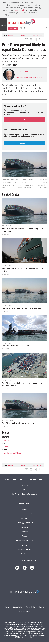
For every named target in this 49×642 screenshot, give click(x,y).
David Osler (23, 72)
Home (7, 607)
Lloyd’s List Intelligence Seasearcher (24, 494)
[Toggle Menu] (3, 21)
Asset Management (24, 514)
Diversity (24, 518)
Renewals (24, 532)
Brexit (24, 509)
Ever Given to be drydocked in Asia (16, 346)
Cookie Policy (20, 10)
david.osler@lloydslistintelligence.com (29, 77)
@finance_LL (20, 75)
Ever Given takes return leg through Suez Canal (21, 308)
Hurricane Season (24, 527)
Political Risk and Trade (24, 540)
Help (24, 28)
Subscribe (13, 28)
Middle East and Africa (39, 35)
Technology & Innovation (24, 523)
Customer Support (24, 611)
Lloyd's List (24, 485)
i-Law (24, 490)
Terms (41, 607)
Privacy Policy (31, 607)
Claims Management (24, 549)
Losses (23, 35)
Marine (10, 35)
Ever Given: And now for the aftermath (18, 423)
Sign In (21, 28)
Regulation (24, 554)
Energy (24, 536)
